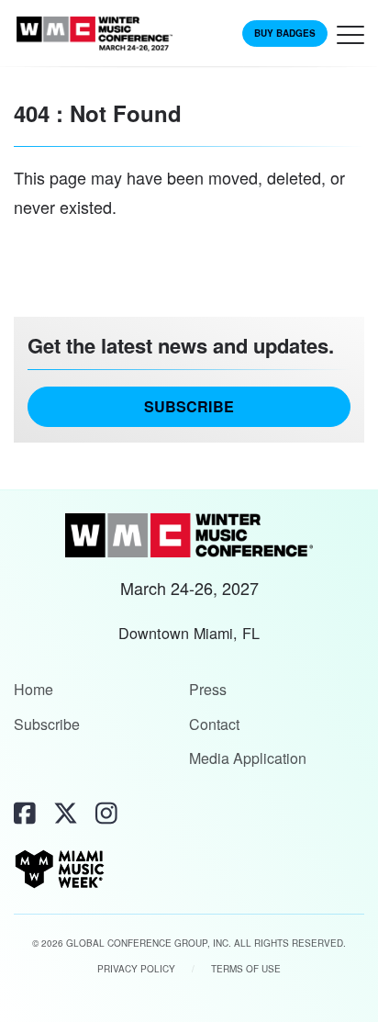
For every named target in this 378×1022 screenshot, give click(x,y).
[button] (350, 39)
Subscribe (189, 406)
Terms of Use (246, 968)
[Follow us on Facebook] (24, 812)
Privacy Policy (136, 968)
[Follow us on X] (65, 812)
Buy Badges (285, 33)
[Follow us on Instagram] (106, 812)
